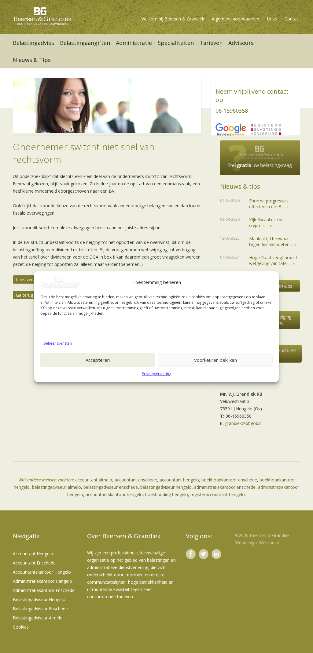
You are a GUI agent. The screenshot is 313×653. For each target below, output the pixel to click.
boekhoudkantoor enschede (229, 480)
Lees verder (27, 279)
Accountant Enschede (34, 563)
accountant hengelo (179, 480)
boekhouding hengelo (166, 494)
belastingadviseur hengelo (166, 487)
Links (272, 19)
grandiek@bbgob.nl (244, 423)
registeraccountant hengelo (217, 494)
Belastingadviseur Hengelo (39, 599)
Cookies (21, 627)
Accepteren (98, 360)
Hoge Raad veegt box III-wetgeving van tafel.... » (273, 260)
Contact (292, 19)
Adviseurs (241, 42)
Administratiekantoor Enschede (44, 590)
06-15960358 (231, 110)
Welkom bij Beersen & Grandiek (172, 19)
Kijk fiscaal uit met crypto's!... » (267, 222)
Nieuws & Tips (32, 59)
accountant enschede (136, 480)
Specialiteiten (176, 42)
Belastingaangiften (85, 42)
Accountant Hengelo (33, 554)
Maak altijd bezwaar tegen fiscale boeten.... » (272, 241)
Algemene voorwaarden (235, 19)
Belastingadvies (33, 42)
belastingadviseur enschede (110, 487)
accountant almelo (93, 480)
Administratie (134, 42)
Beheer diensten (57, 343)
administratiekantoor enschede (225, 487)
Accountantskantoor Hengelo (42, 572)
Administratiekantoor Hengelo (42, 581)
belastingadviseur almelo (56, 487)
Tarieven (211, 42)
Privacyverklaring (156, 373)
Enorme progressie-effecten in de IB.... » (269, 203)
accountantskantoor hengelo (114, 494)
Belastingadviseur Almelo (38, 618)
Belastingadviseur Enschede (40, 608)
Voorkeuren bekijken (215, 360)
